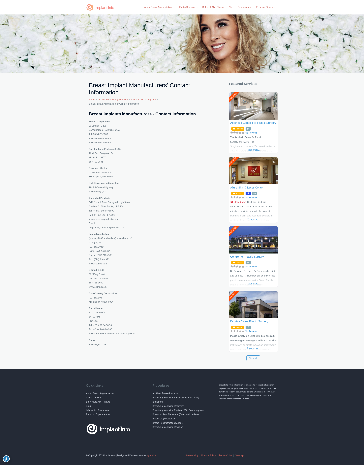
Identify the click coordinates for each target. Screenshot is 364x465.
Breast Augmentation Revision (167, 427)
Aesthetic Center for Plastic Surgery (253, 122)
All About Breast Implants (165, 393)
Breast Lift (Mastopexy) (163, 418)
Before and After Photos (98, 402)
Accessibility (192, 455)
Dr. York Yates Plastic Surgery (249, 321)
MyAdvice (151, 455)
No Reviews (251, 133)
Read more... (253, 150)
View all (253, 358)
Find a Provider (94, 397)
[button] (253, 202)
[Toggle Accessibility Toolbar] (6, 458)
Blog (88, 406)
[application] (173, 7)
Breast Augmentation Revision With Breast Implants (178, 410)
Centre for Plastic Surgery (247, 256)
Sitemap (239, 455)
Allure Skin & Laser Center (247, 187)
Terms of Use (225, 455)
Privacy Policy (208, 455)
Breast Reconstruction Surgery (167, 423)
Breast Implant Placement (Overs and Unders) (175, 414)
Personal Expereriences (98, 414)
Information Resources (97, 410)
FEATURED (232, 96)
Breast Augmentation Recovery (168, 406)
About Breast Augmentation (100, 393)
